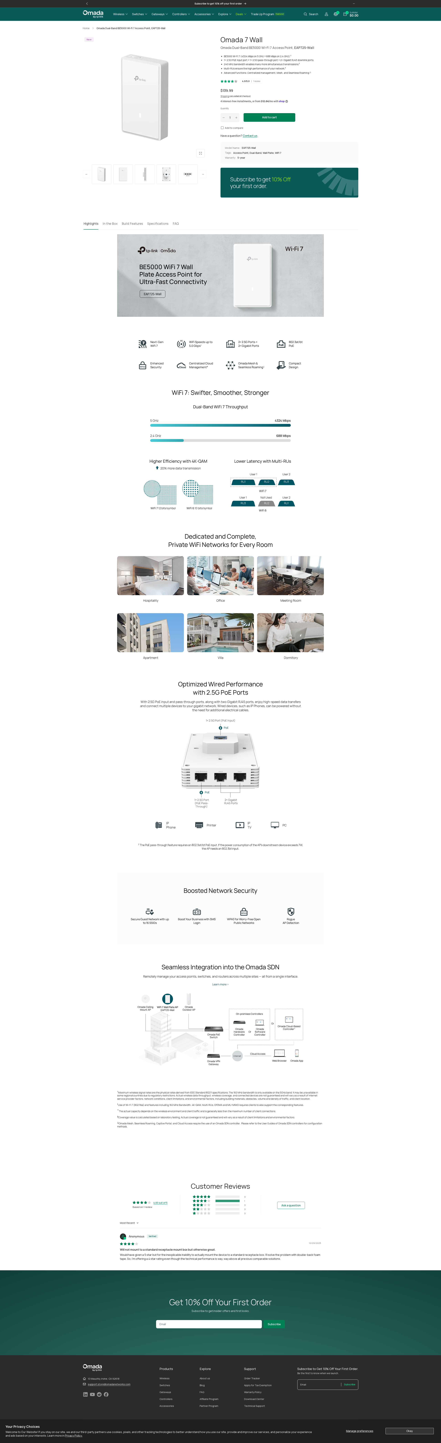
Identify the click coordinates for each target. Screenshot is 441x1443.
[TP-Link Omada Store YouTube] (92, 1396)
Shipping (224, 96)
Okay (409, 1431)
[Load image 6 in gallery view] (187, 174)
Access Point (240, 152)
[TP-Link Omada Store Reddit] (99, 1396)
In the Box (110, 223)
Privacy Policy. (74, 1435)
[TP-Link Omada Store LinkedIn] (85, 1396)
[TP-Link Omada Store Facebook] (106, 1396)
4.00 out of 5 (160, 1202)
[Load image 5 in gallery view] (166, 174)
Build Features (132, 223)
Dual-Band (255, 152)
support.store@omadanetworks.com (109, 1384)
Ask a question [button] (291, 1205)
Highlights (91, 223)
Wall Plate (268, 152)
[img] (129, 1244)
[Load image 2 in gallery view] (101, 174)
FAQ (176, 223)
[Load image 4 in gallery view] (144, 174)
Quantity (224, 108)
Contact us (250, 136)
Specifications (157, 223)
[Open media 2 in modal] (145, 97)
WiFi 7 (278, 152)
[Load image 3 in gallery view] (123, 174)
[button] (120, 14)
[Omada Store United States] (92, 1370)
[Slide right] (353, 3)
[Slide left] (87, 3)
